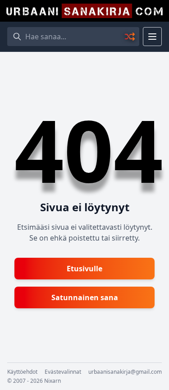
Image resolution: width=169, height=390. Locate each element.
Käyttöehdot (22, 372)
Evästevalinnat (63, 372)
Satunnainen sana (84, 297)
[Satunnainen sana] (130, 36)
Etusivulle (84, 269)
